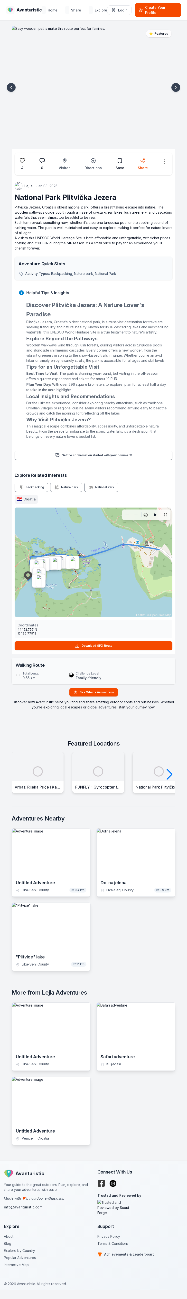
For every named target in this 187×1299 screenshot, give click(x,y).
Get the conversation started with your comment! (97, 455)
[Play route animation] (155, 514)
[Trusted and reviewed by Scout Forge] (140, 1207)
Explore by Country (19, 1250)
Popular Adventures (20, 1258)
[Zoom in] (127, 515)
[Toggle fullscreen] (165, 515)
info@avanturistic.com (23, 1207)
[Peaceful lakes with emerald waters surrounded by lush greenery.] (36, 566)
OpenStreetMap (160, 615)
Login (123, 10)
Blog (7, 1243)
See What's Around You (97, 692)
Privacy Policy (108, 1236)
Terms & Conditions (113, 1243)
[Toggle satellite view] (146, 515)
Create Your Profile (155, 10)
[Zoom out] (136, 515)
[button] (11, 87)
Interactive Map (16, 1265)
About (8, 1236)
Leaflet (140, 615)
